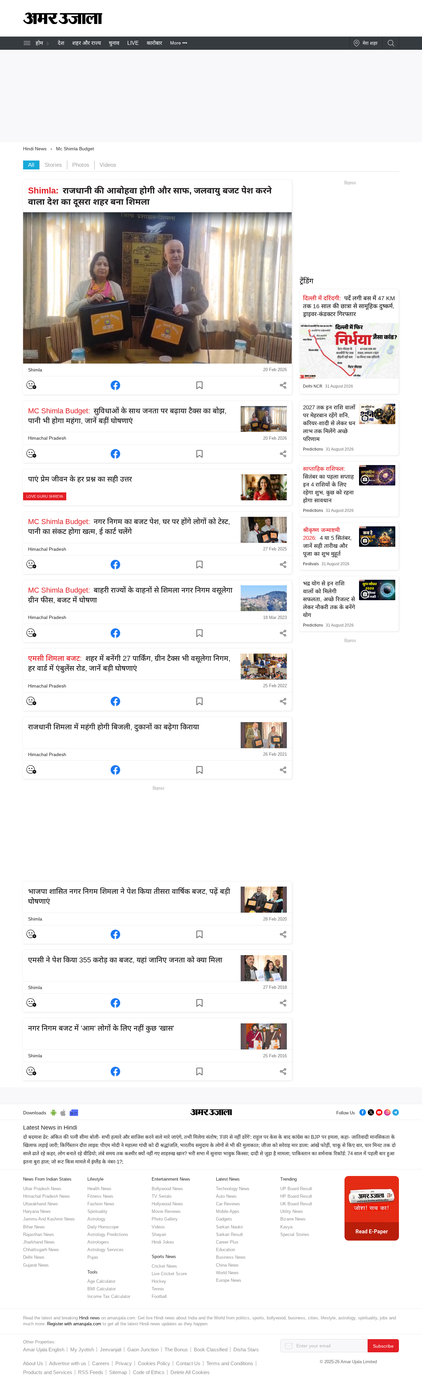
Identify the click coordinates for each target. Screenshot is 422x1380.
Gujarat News (36, 1265)
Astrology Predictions (107, 1234)
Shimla (35, 369)
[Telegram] (395, 1111)
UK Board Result (296, 1203)
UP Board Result (296, 1188)
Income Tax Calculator (108, 1296)
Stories (53, 165)
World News (227, 1272)
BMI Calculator (101, 1288)
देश (61, 43)
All (31, 165)
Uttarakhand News (40, 1203)
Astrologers (98, 1242)
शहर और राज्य (86, 43)
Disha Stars (246, 1349)
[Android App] (53, 1111)
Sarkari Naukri (229, 1226)
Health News (99, 1188)
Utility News (291, 1211)
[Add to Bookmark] (199, 385)
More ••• (178, 42)
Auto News (226, 1196)
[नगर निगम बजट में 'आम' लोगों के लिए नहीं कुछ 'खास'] (115, 1071)
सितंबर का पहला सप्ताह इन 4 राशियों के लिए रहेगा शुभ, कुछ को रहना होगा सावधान (328, 485)
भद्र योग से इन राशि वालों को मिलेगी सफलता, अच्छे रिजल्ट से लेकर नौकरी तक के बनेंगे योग (329, 599)
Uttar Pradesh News (42, 1188)
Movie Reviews (166, 1211)
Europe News (228, 1280)
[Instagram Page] (387, 1111)
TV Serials (162, 1196)
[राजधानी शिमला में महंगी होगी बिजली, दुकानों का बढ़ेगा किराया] (115, 770)
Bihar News (34, 1226)
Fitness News (100, 1196)
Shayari (159, 1234)
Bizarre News (293, 1219)
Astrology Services (105, 1249)
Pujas (92, 1257)
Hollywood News (167, 1203)
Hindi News (34, 148)
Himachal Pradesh (47, 438)
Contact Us (188, 1363)
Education (225, 1249)
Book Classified (210, 1349)
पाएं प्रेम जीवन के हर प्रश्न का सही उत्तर (80, 479)
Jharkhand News (39, 1242)
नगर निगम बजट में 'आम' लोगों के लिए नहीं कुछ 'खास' (101, 1028)
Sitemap (118, 1372)
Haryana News (37, 1211)
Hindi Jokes (163, 1242)
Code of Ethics (149, 1372)
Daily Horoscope (103, 1226)
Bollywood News (167, 1188)
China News (227, 1265)
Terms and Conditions (229, 1363)
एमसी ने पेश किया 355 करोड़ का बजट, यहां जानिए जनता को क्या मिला (125, 960)
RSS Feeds (90, 1372)
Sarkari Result (229, 1234)
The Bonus (176, 1349)
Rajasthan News (38, 1234)
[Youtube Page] (379, 1111)
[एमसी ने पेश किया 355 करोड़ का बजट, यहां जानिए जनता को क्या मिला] (115, 1003)
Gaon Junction (143, 1349)
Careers (100, 1363)
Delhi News (34, 1257)
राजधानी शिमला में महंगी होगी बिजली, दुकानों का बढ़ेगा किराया (113, 727)
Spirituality (97, 1211)
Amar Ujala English (43, 1349)
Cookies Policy (154, 1363)
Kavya (286, 1226)
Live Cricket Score (169, 1273)
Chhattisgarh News (41, 1249)
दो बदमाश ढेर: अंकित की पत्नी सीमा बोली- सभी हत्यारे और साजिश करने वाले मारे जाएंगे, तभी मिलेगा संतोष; (120, 1137)
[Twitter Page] (371, 1111)
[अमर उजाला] (62, 22)
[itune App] (63, 1111)
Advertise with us (67, 1363)
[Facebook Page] (362, 1111)
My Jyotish (82, 1349)
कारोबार (154, 43)
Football (159, 1296)
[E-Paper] (372, 1207)
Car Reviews (228, 1203)
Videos (108, 165)
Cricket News (164, 1266)
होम (39, 43)
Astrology (96, 1219)
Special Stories (294, 1234)
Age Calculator (101, 1281)
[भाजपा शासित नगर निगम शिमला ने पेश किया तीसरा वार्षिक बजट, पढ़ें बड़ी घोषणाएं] (115, 934)
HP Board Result (296, 1196)
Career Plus (227, 1242)
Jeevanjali (110, 1349)
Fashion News (100, 1203)
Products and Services (47, 1372)
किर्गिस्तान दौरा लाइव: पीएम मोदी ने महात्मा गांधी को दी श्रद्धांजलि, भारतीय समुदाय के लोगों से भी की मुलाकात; (160, 1145)
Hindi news (89, 1317)
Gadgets (224, 1219)
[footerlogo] (211, 1113)
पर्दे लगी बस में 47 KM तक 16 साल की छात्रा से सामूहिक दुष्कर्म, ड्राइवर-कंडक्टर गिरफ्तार (349, 306)
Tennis (158, 1288)
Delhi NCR (312, 386)
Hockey (159, 1281)
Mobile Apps (227, 1211)
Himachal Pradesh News (46, 1196)
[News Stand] (74, 1111)
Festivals (311, 564)
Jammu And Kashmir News (49, 1219)
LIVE (133, 43)
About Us (33, 1363)
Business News (231, 1257)
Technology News (233, 1188)
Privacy (123, 1363)
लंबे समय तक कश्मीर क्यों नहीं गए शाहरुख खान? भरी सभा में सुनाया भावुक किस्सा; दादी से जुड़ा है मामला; (194, 1153)
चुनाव (114, 43)
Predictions (313, 449)
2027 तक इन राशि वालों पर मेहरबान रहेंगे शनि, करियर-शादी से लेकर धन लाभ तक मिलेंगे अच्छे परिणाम (329, 423)
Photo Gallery (165, 1219)
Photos (80, 165)
